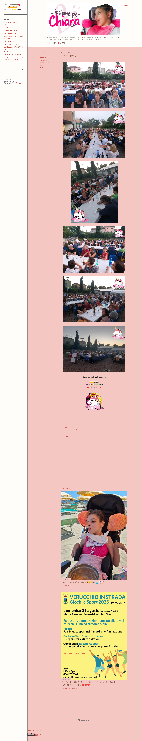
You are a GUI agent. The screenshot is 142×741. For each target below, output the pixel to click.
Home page (8, 27)
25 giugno (43, 60)
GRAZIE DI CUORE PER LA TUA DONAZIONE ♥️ (13, 58)
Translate (19, 83)
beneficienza (44, 63)
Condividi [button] (43, 52)
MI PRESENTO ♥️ (53, 43)
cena (41, 65)
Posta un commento (74, 586)
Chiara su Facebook (10, 30)
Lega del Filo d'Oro (10, 41)
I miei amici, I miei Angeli (12, 54)
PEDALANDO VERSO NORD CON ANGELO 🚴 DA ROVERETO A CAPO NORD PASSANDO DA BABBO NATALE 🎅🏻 (13, 48)
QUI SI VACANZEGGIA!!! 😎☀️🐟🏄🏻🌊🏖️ (82, 582)
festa (42, 68)
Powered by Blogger (86, 720)
